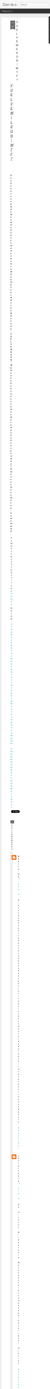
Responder (18, 1138)
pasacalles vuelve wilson (11, 763)
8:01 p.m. (19, 1192)
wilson (11, 803)
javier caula (11, 597)
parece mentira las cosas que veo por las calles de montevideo (11, 686)
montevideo (11, 632)
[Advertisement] (27, 62)
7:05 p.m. (19, 888)
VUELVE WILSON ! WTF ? (17, 51)
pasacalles (11, 738)
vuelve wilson (11, 788)
